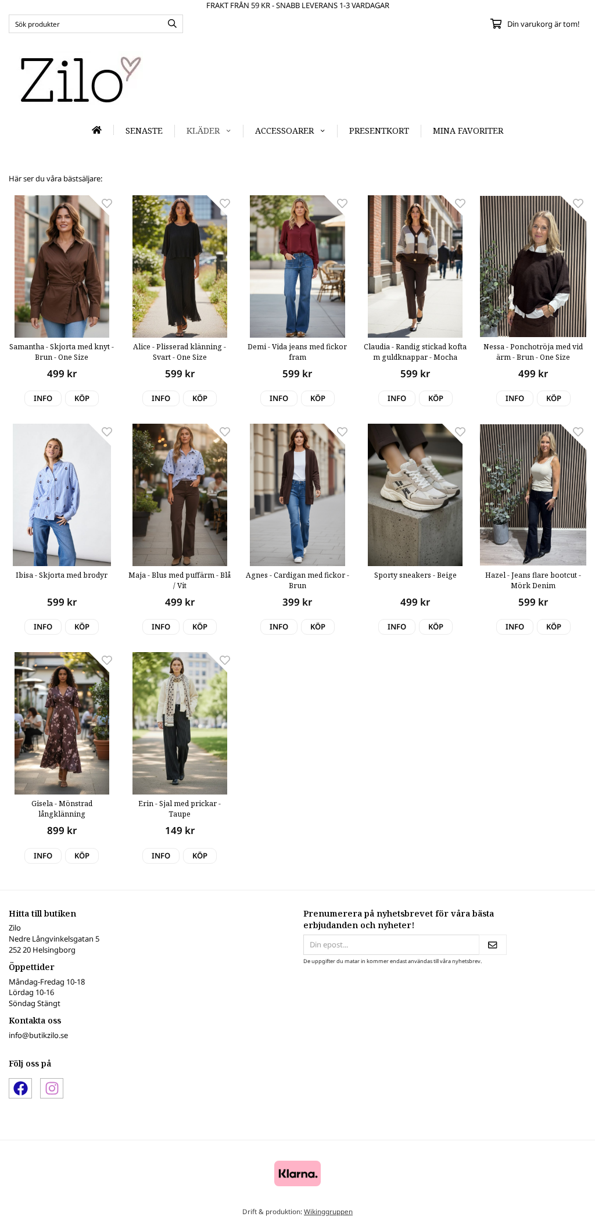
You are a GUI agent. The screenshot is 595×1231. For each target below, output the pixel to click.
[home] (97, 130)
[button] (82, 398)
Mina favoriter (468, 130)
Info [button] (43, 398)
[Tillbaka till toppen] (570, 1215)
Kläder (203, 130)
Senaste (144, 130)
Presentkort (379, 130)
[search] (169, 24)
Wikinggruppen (328, 1211)
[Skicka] (493, 945)
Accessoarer (284, 130)
